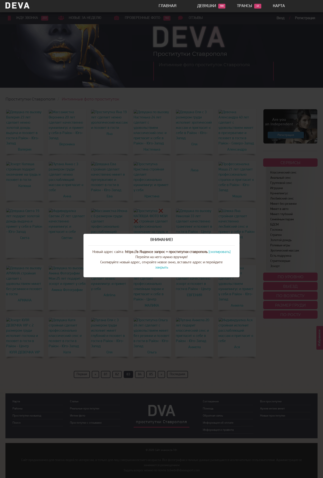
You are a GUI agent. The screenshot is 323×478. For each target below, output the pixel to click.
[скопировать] (220, 252)
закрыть (161, 267)
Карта (279, 6)
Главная (167, 6)
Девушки (206, 6)
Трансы (244, 6)
